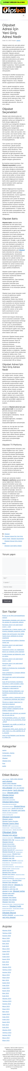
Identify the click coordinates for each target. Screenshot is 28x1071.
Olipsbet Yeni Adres (9, 897)
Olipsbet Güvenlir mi (8, 852)
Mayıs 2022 (6, 1038)
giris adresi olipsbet (7, 785)
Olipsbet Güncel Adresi (9, 846)
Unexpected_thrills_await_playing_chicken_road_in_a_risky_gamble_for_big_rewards (14, 731)
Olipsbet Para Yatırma (9, 872)
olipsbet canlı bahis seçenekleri (10, 812)
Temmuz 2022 (6, 1032)
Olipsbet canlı (6, 810)
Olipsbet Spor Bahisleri (10, 882)
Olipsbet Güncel (7, 842)
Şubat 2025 (6, 951)
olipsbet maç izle (8, 858)
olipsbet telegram (7, 885)
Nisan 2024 (6, 977)
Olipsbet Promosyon (8, 878)
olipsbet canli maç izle (17, 808)
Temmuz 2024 (6, 970)
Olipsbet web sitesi (8, 893)
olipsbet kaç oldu (8, 856)
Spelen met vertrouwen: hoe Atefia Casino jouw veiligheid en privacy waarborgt (13, 636)
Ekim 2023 (5, 993)
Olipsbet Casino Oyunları (10, 821)
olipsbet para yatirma (7, 870)
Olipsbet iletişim (19, 852)
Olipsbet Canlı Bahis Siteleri (13, 546)
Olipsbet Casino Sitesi (10, 823)
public (4, 766)
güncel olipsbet (7, 790)
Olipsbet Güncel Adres (8, 844)
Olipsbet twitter (19, 891)
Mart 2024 (5, 980)
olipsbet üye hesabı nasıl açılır (8, 910)
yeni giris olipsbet (9, 917)
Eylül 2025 (5, 946)
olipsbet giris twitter (17, 829)
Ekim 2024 (5, 962)
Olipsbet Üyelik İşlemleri (7, 908)
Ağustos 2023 (6, 998)
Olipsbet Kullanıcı (18, 856)
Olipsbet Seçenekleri (17, 538)
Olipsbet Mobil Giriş (6, 862)
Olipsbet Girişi (19, 837)
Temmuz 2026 (6, 933)
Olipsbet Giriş (6, 761)
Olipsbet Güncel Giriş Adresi (9, 848)
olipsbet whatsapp (7, 895)
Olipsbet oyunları (6, 868)
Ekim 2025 (5, 943)
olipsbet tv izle (7, 891)
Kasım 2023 (6, 990)
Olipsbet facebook (15, 825)
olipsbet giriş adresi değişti (7, 837)
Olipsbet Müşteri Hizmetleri (7, 864)
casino (4, 750)
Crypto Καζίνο (6, 755)
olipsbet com (6, 825)
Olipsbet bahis (7, 797)
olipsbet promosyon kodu (20, 878)
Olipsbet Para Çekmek (20, 874)
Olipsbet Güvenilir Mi (8, 850)
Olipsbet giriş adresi (9, 835)
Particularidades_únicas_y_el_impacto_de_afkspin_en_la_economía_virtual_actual (14, 719)
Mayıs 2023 (6, 1006)
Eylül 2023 (5, 996)
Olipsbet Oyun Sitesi (15, 868)
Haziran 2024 (6, 972)
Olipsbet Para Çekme (8, 874)
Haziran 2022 (6, 1035)
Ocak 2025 (5, 954)
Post (3, 763)
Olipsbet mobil (20, 860)
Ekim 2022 (5, 1025)
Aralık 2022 (5, 1019)
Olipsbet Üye (5, 906)
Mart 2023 (5, 1011)
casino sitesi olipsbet (9, 783)
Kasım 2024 (6, 959)
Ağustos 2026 (6, 930)
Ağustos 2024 (6, 967)
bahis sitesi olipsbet (16, 779)
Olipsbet (22, 250)
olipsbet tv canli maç (8, 887)
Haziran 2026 (6, 935)
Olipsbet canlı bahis (18, 810)
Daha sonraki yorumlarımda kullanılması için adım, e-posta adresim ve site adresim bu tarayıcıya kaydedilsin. (13, 593)
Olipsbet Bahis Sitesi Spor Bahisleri (9, 804)
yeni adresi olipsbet (18, 915)
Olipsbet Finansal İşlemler (15, 827)
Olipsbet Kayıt (16, 854)
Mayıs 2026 (6, 938)
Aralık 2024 (5, 956)
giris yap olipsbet (18, 788)
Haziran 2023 (6, 1004)
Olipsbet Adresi (8, 795)
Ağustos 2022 (6, 1030)
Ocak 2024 (5, 985)
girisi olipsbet (17, 785)
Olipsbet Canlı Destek (11, 817)
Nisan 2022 (5, 1040)
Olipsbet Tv (18, 885)
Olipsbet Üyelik (15, 906)
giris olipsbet (7, 788)
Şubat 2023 (6, 1014)
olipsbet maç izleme (9, 860)
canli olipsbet (7, 781)
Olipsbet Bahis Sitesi (10, 802)
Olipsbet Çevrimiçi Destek (18, 904)
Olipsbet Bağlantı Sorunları (7, 806)
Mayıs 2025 (6, 949)
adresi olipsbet (5, 779)
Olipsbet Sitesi (16, 880)
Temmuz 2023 (6, 1001)
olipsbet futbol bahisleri (7, 829)
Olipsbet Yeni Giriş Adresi (7, 904)
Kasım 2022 (6, 1022)
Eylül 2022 (5, 1027)
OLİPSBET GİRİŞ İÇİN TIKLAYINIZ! (14, 2)
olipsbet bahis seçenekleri (8, 799)
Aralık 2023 (5, 988)
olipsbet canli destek (6, 808)
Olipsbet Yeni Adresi (9, 900)
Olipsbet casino (7, 819)
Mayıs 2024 (6, 975)
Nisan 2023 (6, 1009)
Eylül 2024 (5, 964)
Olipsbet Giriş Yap (8, 840)
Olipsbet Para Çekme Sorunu (8, 876)
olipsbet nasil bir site (19, 866)
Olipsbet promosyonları (7, 880)
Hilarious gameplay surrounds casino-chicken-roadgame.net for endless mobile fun (12, 708)
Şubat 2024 (6, 983)
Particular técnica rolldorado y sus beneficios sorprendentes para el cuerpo (13, 693)
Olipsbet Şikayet (9, 913)
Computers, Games (8, 753)
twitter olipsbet (7, 915)
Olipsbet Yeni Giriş (8, 902)
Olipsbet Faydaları (6, 827)
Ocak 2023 (5, 1017)
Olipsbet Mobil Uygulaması (16, 862)
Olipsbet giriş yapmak (19, 840)
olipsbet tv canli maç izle (10, 889)
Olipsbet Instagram (6, 854)
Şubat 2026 (6, 941)
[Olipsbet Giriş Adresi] (14, 10)
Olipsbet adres (12, 793)
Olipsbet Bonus (19, 806)
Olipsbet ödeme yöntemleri (18, 908)
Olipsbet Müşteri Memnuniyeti (8, 866)
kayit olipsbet (18, 790)
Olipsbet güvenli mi (19, 850)
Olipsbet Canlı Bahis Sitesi (7, 814)
